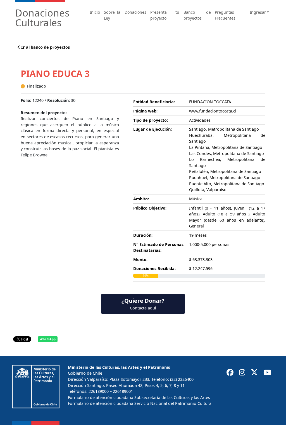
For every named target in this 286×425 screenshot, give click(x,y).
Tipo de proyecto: (150, 120)
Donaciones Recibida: (154, 268)
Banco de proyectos (197, 15)
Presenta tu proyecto (164, 15)
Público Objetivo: (149, 208)
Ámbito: (141, 198)
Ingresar (258, 12)
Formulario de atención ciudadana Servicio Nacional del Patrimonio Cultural (140, 403)
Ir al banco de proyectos (45, 47)
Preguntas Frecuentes (225, 15)
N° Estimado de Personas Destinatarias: (158, 247)
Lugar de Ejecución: (152, 129)
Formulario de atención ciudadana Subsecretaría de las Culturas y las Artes (139, 397)
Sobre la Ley (112, 15)
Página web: (145, 111)
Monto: (140, 259)
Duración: (142, 235)
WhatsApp (48, 339)
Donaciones (135, 12)
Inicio (95, 12)
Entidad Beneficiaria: (154, 101)
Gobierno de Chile (85, 373)
